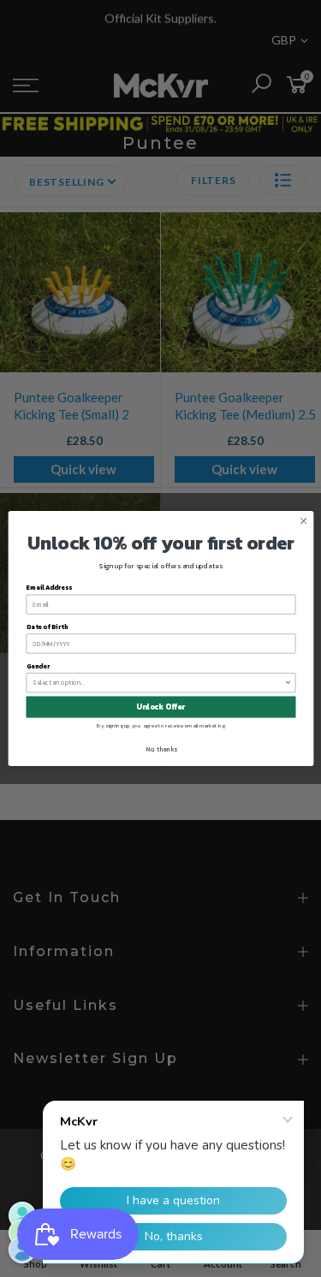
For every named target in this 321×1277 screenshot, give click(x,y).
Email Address (49, 587)
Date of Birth (46, 627)
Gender (37, 666)
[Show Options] (288, 683)
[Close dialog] (303, 521)
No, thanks (160, 748)
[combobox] (158, 683)
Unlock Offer (160, 707)
